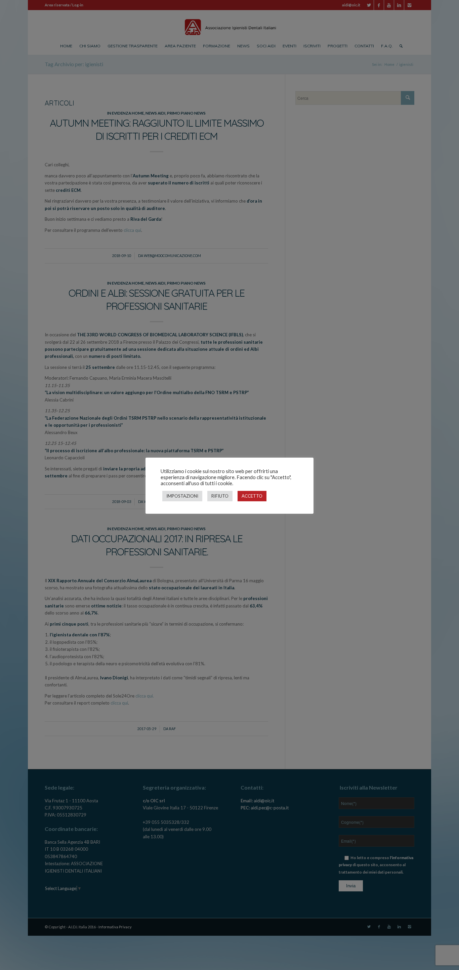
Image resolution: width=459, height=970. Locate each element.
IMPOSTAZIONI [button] (182, 496)
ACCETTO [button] (252, 496)
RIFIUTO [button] (219, 496)
